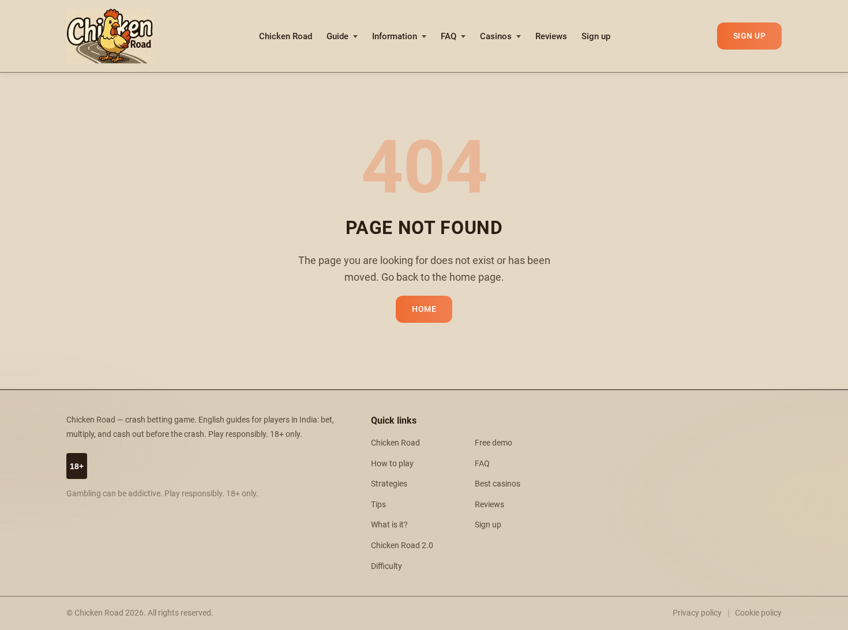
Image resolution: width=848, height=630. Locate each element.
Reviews (551, 36)
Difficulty (386, 566)
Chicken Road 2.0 (402, 545)
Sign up (595, 36)
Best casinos (497, 484)
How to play (392, 464)
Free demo (493, 443)
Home (424, 309)
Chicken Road (285, 36)
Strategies (389, 484)
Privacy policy (697, 612)
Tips (378, 505)
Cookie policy (758, 612)
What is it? (389, 525)
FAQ (448, 36)
